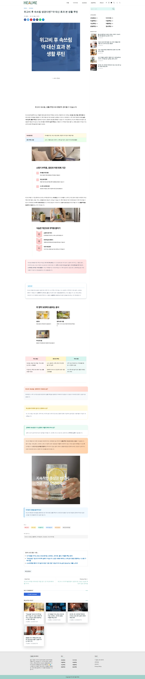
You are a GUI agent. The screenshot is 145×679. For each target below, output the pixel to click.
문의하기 (97, 664)
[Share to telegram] (43, 19)
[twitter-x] (114, 3)
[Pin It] (31, 19)
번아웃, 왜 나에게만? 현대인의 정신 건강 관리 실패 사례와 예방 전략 (78, 615)
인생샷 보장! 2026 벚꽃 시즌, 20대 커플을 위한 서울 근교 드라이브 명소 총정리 (109, 42)
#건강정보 (28, 571)
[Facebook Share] (25, 19)
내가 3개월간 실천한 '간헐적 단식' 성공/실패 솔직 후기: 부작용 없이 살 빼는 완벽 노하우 (109, 58)
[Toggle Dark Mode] (117, 2)
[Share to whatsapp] (40, 19)
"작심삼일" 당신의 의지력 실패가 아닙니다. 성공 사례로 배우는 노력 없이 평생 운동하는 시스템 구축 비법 (34, 616)
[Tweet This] (28, 19)
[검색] (113, 9)
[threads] (111, 3)
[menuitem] (67, 2)
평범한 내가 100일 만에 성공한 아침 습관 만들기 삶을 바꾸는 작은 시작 (34, 639)
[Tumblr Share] (37, 19)
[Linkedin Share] (34, 19)
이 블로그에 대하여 (99, 660)
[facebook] (106, 3)
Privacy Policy (98, 666)
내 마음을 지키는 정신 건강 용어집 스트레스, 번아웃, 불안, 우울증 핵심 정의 (50, 556)
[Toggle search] (119, 2)
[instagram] (109, 3)
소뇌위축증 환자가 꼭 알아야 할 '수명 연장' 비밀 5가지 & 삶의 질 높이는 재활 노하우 (52, 563)
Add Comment (33, 594)
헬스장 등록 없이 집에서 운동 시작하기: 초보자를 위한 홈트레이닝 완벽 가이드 (109, 35)
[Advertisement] (55, 90)
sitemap (97, 662)
